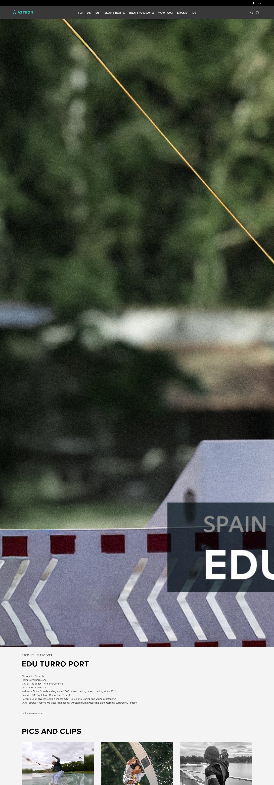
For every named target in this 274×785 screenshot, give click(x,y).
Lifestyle (182, 12)
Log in (258, 3)
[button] (251, 12)
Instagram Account (32, 713)
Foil (80, 12)
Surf (98, 12)
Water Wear (165, 12)
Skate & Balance (114, 12)
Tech (194, 12)
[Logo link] (23, 12)
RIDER (25, 655)
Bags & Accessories (141, 12)
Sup (88, 12)
